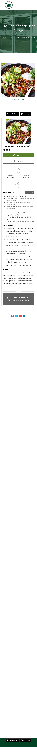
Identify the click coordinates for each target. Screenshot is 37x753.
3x (33, 193)
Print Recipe (26, 114)
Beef (22, 99)
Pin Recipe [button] (19, 161)
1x (26, 193)
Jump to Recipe (13, 114)
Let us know (17, 300)
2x (29, 193)
